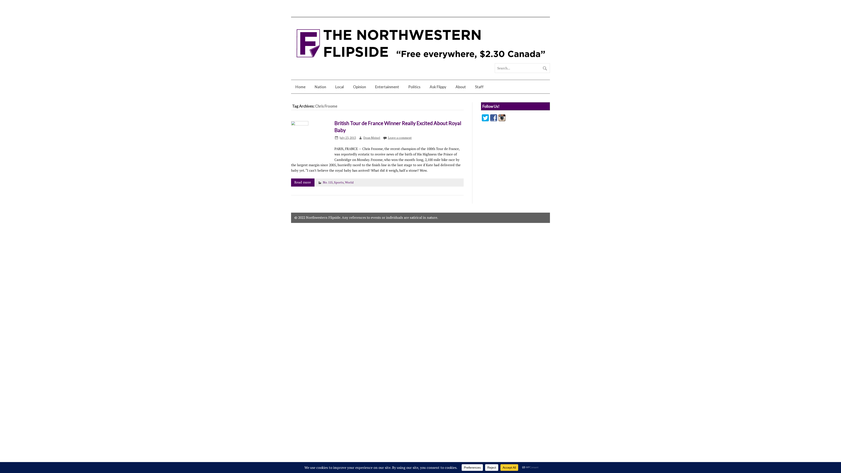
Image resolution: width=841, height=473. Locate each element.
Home (300, 87)
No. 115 (328, 182)
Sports (339, 182)
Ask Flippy (438, 87)
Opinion (359, 87)
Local (339, 87)
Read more (302, 182)
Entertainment (387, 87)
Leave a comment (400, 138)
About (461, 87)
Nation (320, 87)
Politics (414, 87)
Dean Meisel (371, 138)
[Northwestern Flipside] (420, 61)
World (349, 182)
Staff (479, 87)
